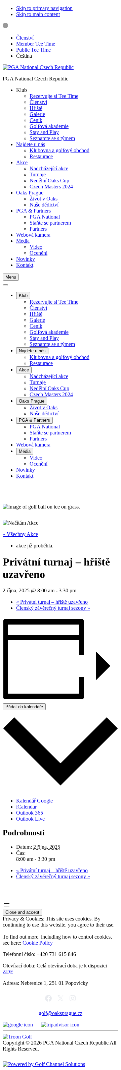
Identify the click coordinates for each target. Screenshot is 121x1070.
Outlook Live (30, 819)
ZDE (8, 971)
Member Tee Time (35, 44)
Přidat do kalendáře (24, 706)
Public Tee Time (33, 50)
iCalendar (26, 807)
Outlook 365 (29, 813)
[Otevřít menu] (7, 905)
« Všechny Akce (20, 534)
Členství (25, 38)
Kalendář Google (34, 801)
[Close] (5, 285)
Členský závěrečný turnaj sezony (53, 608)
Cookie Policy (38, 943)
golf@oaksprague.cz (60, 1013)
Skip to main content (38, 14)
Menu (10, 277)
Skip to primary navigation (44, 8)
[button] (21, 90)
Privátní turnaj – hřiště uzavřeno (52, 602)
